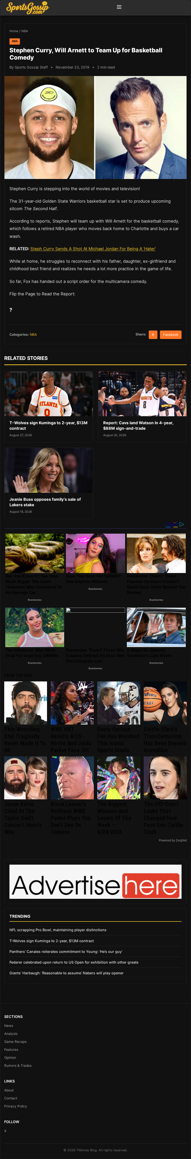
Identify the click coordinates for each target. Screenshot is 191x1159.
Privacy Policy (15, 1106)
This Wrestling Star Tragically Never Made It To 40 (25, 740)
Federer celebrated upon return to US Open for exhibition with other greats (74, 962)
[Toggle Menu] (119, 7)
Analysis (10, 1034)
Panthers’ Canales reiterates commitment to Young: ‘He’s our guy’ (65, 951)
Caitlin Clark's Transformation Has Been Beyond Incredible (165, 740)
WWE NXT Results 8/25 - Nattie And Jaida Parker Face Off (71, 740)
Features (11, 1050)
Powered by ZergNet (173, 840)
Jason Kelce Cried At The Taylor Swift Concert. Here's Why (23, 818)
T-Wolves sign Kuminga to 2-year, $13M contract (51, 941)
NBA (24, 31)
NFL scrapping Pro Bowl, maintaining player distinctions (57, 930)
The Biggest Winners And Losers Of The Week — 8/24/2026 (114, 818)
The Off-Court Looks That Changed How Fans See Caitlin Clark (163, 818)
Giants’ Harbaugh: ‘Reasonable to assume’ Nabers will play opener (66, 973)
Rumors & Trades (18, 1066)
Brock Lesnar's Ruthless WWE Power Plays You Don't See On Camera (71, 818)
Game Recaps (15, 1042)
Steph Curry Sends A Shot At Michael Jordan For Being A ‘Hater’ (93, 248)
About (9, 1090)
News (8, 1026)
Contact (10, 1098)
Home (13, 31)
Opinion (10, 1058)
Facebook (170, 334)
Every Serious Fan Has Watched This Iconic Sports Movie (118, 740)
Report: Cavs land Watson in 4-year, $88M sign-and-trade (138, 425)
